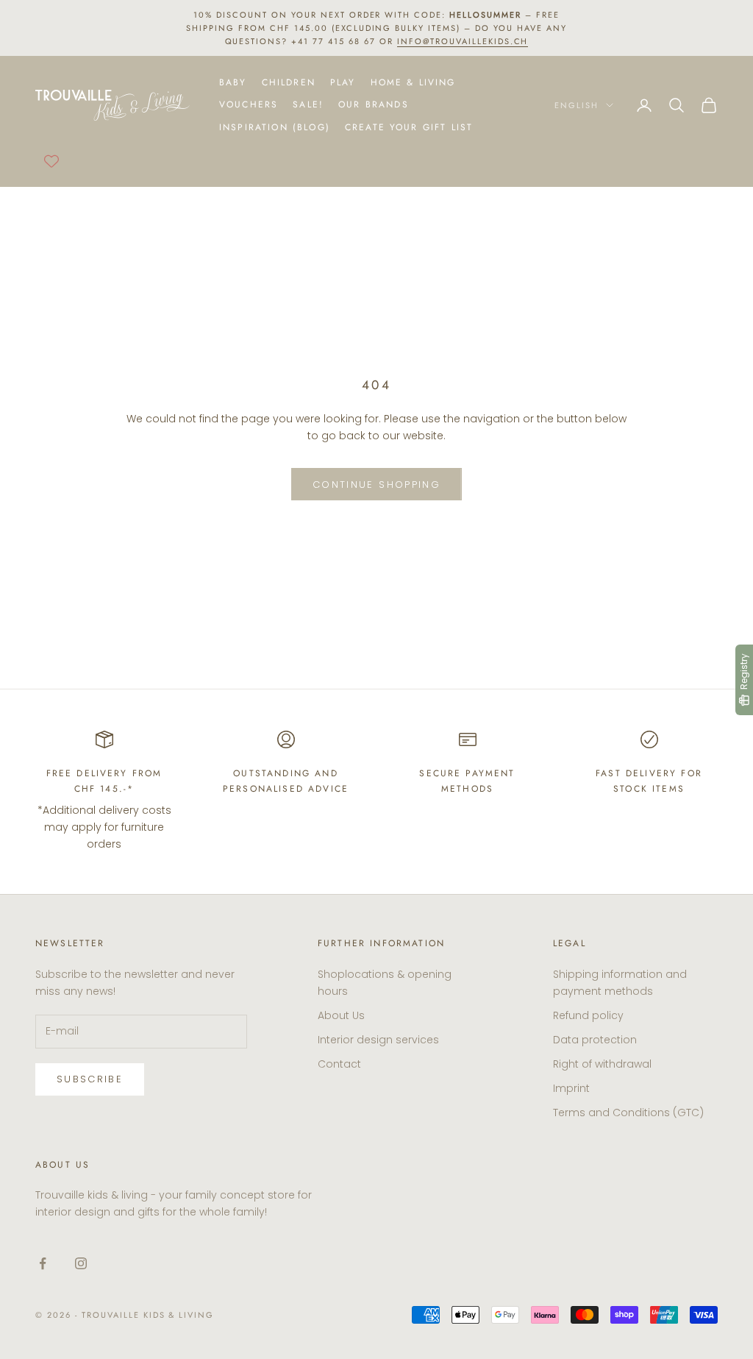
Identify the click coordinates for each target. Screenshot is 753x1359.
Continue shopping (376, 485)
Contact (339, 1064)
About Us (341, 1015)
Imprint (571, 1088)
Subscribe (90, 1079)
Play (343, 82)
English (576, 105)
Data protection (595, 1039)
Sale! (308, 104)
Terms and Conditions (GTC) (628, 1112)
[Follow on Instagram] (81, 1263)
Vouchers (248, 104)
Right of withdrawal (602, 1064)
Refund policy (588, 1015)
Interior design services (378, 1039)
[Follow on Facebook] (42, 1263)
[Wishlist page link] (51, 161)
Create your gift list (409, 127)
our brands (373, 104)
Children (288, 82)
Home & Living (413, 82)
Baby (233, 82)
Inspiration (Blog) (274, 127)
